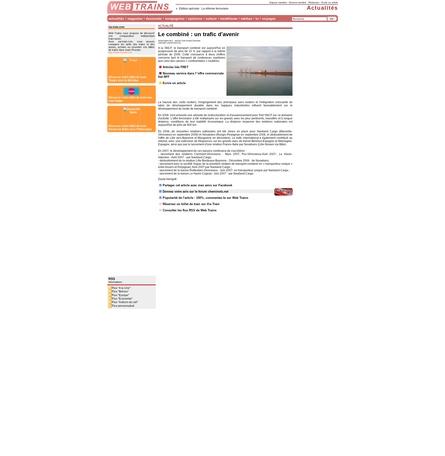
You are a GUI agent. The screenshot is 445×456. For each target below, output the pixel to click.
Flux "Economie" (122, 298)
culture (211, 18)
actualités (116, 18)
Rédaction (313, 2)
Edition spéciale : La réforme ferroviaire (204, 8)
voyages (269, 18)
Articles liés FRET (175, 67)
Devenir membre (297, 2)
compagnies (174, 18)
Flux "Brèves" (120, 291)
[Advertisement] (125, 203)
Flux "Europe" (120, 295)
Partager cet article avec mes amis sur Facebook (197, 185)
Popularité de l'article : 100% (183, 198)
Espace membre (278, 2)
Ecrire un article (329, 2)
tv (257, 18)
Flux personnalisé (123, 305)
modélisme (228, 18)
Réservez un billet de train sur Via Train (191, 204)
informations (115, 282)
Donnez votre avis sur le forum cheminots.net (195, 191)
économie (154, 18)
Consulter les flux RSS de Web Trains (189, 210)
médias (246, 18)
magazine (135, 18)
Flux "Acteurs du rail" (125, 302)
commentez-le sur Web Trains (227, 198)
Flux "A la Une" (121, 288)
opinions (195, 18)
